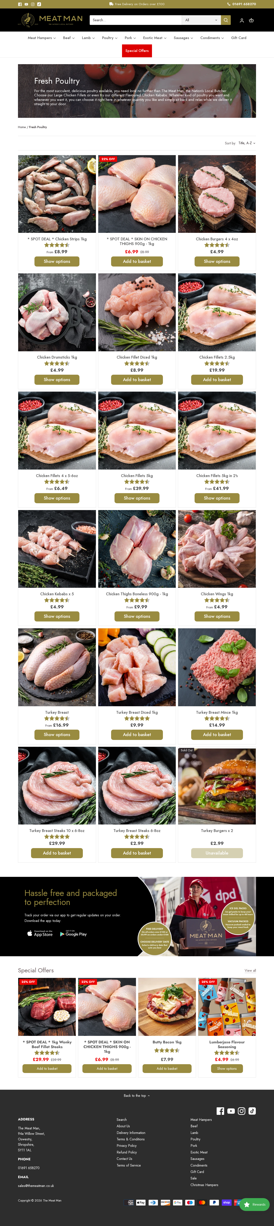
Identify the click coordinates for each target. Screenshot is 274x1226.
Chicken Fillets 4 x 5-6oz (57, 475)
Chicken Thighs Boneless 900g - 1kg (137, 593)
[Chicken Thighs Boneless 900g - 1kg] (137, 549)
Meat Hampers (201, 1119)
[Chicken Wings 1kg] (217, 549)
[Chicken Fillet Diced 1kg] (137, 312)
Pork (194, 1145)
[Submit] (226, 20)
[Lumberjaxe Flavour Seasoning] (227, 1007)
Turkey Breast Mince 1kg (217, 712)
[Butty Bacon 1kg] (167, 1007)
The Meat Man (52, 1200)
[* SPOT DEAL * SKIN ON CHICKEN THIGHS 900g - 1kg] (137, 194)
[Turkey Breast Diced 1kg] (137, 667)
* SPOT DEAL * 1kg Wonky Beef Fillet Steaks (47, 1044)
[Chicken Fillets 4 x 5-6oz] (57, 431)
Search (122, 1119)
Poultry (195, 1139)
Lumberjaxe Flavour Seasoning (227, 1044)
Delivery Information (131, 1132)
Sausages (197, 1158)
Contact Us (124, 1158)
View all (250, 970)
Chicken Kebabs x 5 (57, 593)
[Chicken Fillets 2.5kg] (217, 312)
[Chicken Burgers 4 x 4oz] (217, 194)
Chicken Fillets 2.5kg (217, 357)
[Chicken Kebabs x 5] (57, 549)
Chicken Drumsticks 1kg (57, 357)
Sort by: (230, 143)
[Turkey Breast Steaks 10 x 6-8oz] (57, 786)
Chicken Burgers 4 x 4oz (217, 238)
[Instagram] (33, 4)
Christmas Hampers (204, 1184)
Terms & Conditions (131, 1139)
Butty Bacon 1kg (167, 1041)
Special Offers (36, 970)
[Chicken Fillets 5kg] (137, 431)
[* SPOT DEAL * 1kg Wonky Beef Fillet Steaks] (47, 1007)
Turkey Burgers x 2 (217, 830)
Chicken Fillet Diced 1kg (137, 357)
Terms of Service (129, 1165)
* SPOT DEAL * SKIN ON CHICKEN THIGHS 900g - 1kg (137, 241)
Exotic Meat (199, 1152)
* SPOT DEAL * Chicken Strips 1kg (57, 238)
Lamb (194, 1132)
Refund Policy (127, 1152)
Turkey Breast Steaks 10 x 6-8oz (57, 830)
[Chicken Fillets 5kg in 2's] (217, 431)
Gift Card (197, 1171)
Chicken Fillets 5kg (137, 475)
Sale (194, 1178)
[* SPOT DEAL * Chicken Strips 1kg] (57, 194)
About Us (123, 1126)
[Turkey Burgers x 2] (217, 786)
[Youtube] (26, 4)
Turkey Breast (57, 712)
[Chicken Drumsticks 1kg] (57, 312)
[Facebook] (20, 4)
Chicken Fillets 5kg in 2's (217, 475)
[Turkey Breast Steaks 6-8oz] (137, 786)
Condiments (199, 1165)
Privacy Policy (127, 1145)
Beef (194, 1126)
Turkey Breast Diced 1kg (137, 712)
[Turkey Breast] (57, 667)
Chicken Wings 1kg (217, 593)
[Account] (242, 20)
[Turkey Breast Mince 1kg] (217, 667)
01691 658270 (243, 4)
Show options (57, 261)
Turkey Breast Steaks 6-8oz (137, 830)
